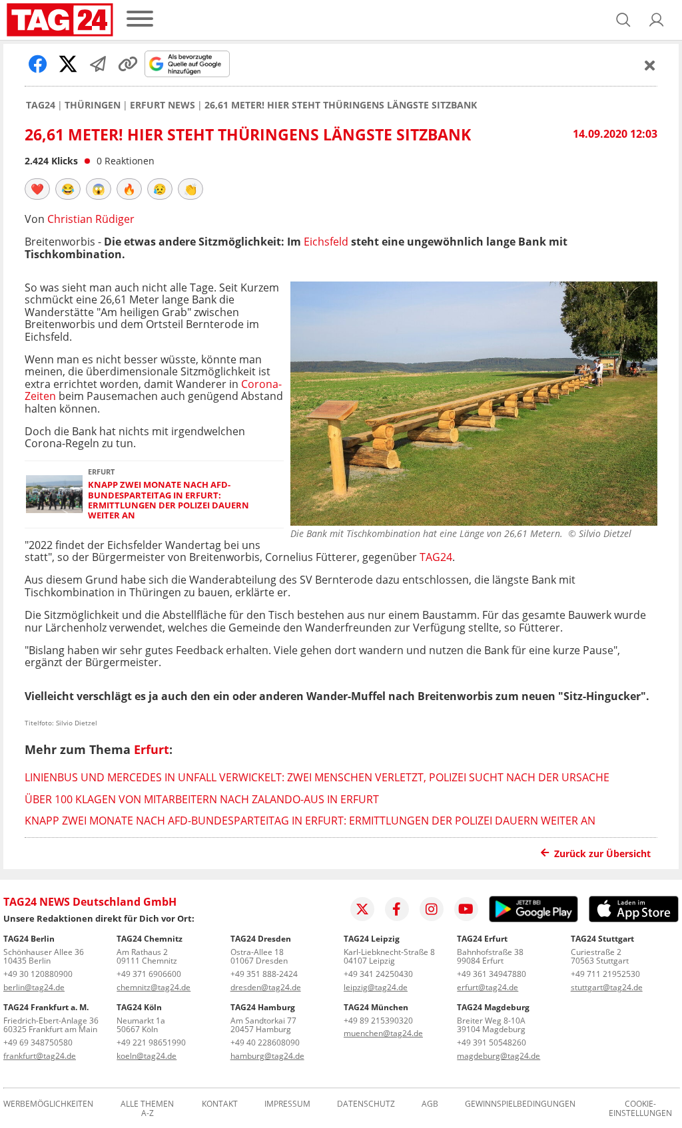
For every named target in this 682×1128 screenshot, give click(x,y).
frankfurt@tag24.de (39, 1055)
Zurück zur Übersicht (602, 853)
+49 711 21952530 (605, 974)
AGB (430, 1104)
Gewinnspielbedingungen (520, 1104)
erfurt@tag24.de (487, 987)
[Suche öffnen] (623, 20)
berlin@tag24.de (34, 987)
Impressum (287, 1104)
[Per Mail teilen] (98, 64)
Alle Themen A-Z (147, 1108)
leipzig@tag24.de (376, 987)
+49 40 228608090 (265, 1042)
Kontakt (220, 1104)
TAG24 (40, 105)
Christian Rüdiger (91, 219)
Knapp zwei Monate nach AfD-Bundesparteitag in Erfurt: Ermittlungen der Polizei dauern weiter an (168, 500)
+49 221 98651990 (151, 1042)
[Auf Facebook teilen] (38, 64)
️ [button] (37, 189)
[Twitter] (362, 909)
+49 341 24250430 (378, 974)
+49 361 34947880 (491, 974)
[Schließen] (650, 65)
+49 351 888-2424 (264, 974)
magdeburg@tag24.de (498, 1055)
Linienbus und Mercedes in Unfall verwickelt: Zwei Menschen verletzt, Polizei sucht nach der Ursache (317, 777)
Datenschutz (366, 1104)
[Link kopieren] (128, 64)
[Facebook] (397, 909)
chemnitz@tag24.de (153, 987)
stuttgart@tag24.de (607, 987)
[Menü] (140, 19)
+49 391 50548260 (491, 1042)
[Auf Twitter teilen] (68, 64)
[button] (656, 20)
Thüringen (93, 105)
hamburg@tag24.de (267, 1055)
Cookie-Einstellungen (640, 1108)
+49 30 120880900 (38, 974)
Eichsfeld (326, 241)
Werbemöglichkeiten (48, 1104)
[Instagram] (432, 909)
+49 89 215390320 (378, 1020)
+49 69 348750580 (38, 1042)
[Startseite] (60, 20)
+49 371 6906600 (149, 974)
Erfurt (151, 749)
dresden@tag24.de (265, 987)
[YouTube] (466, 909)
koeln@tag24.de (146, 1055)
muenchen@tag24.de (383, 1033)
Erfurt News (162, 105)
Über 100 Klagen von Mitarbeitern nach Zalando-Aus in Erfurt (202, 799)
